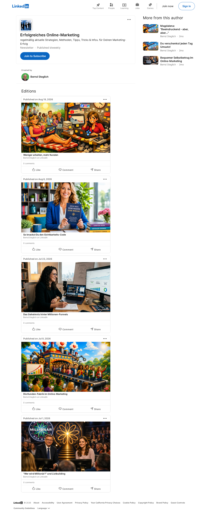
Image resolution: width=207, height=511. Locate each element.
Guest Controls (178, 502)
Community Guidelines (24, 508)
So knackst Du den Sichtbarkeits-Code (44, 234)
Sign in (186, 6)
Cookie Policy (129, 502)
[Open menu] (129, 19)
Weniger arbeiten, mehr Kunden (40, 154)
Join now (167, 6)
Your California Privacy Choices (105, 502)
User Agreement (64, 502)
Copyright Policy (146, 502)
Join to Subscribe (35, 56)
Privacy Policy (81, 502)
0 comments (28, 163)
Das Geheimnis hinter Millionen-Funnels (45, 314)
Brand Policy (162, 502)
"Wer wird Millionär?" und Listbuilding (44, 473)
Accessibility (48, 502)
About (36, 502)
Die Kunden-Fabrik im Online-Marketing (45, 394)
